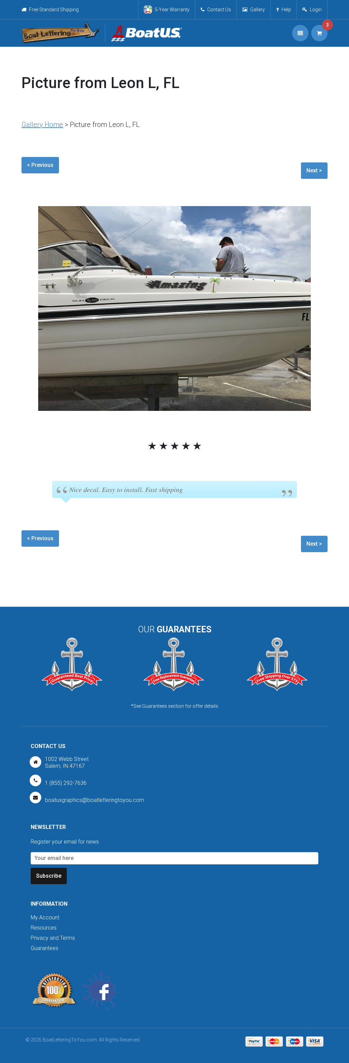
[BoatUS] (143, 33)
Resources (44, 927)
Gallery (257, 9)
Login (316, 9)
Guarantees (44, 948)
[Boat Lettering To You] (60, 33)
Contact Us (219, 9)
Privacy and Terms (53, 938)
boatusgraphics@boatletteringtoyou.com (94, 800)
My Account (45, 917)
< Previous (40, 165)
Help (286, 9)
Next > (314, 170)
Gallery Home (42, 124)
